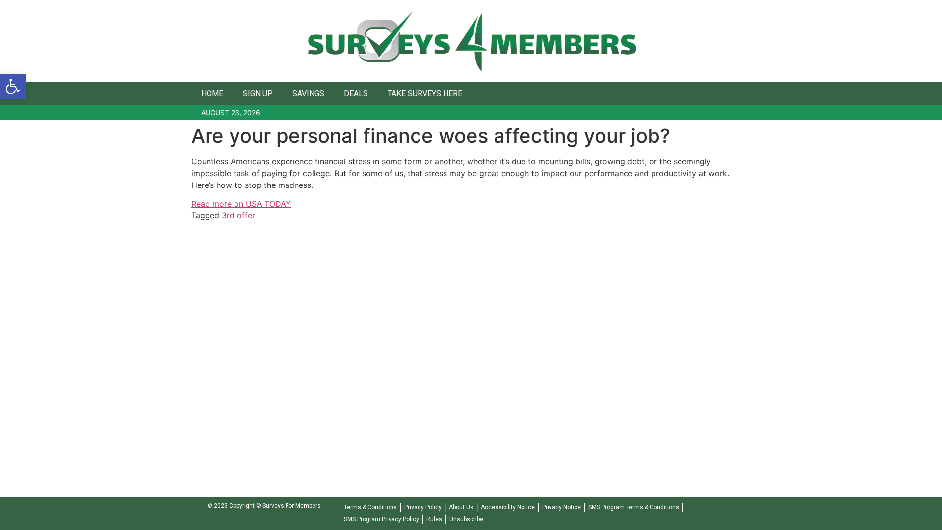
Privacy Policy (423, 507)
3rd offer (238, 215)
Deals (356, 93)
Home (212, 93)
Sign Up (258, 93)
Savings (308, 93)
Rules (434, 519)
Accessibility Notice (508, 507)
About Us (461, 507)
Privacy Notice (561, 507)
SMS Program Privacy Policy (381, 519)
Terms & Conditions (370, 507)
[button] (13, 86)
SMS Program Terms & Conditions (633, 507)
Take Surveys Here (425, 93)
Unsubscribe (466, 519)
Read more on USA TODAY (241, 204)
